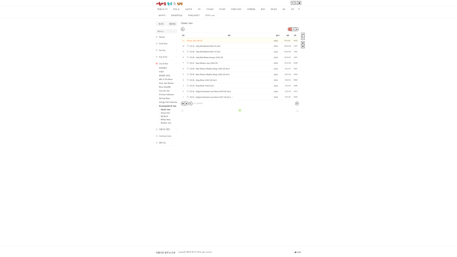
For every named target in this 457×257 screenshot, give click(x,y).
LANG (298, 252)
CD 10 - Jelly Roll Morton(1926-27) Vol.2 (205, 46)
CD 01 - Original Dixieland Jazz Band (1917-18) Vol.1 (210, 97)
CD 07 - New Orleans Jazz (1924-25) (204, 63)
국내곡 (161, 71)
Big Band (164, 116)
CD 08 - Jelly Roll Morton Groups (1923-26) (206, 57)
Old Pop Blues (164, 98)
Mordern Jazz (166, 123)
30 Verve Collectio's (166, 94)
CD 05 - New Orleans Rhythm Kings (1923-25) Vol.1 (210, 74)
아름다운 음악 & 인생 (165, 252)
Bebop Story (165, 119)
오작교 (276, 41)
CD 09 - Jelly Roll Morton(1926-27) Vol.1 (205, 51)
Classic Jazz (165, 109)
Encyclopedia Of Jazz (167, 106)
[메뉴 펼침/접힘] (157, 37)
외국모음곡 (163, 68)
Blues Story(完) (165, 87)
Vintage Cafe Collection (168, 102)
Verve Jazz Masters (166, 83)
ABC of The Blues (166, 79)
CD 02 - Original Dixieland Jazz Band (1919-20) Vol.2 (210, 91)
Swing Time (165, 113)
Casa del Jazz (164, 90)
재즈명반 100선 (164, 75)
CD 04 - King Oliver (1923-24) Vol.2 (203, 80)
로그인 (161, 24)
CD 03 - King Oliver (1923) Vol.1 (202, 85)
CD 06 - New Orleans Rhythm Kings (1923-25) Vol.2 (210, 68)
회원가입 (172, 24)
